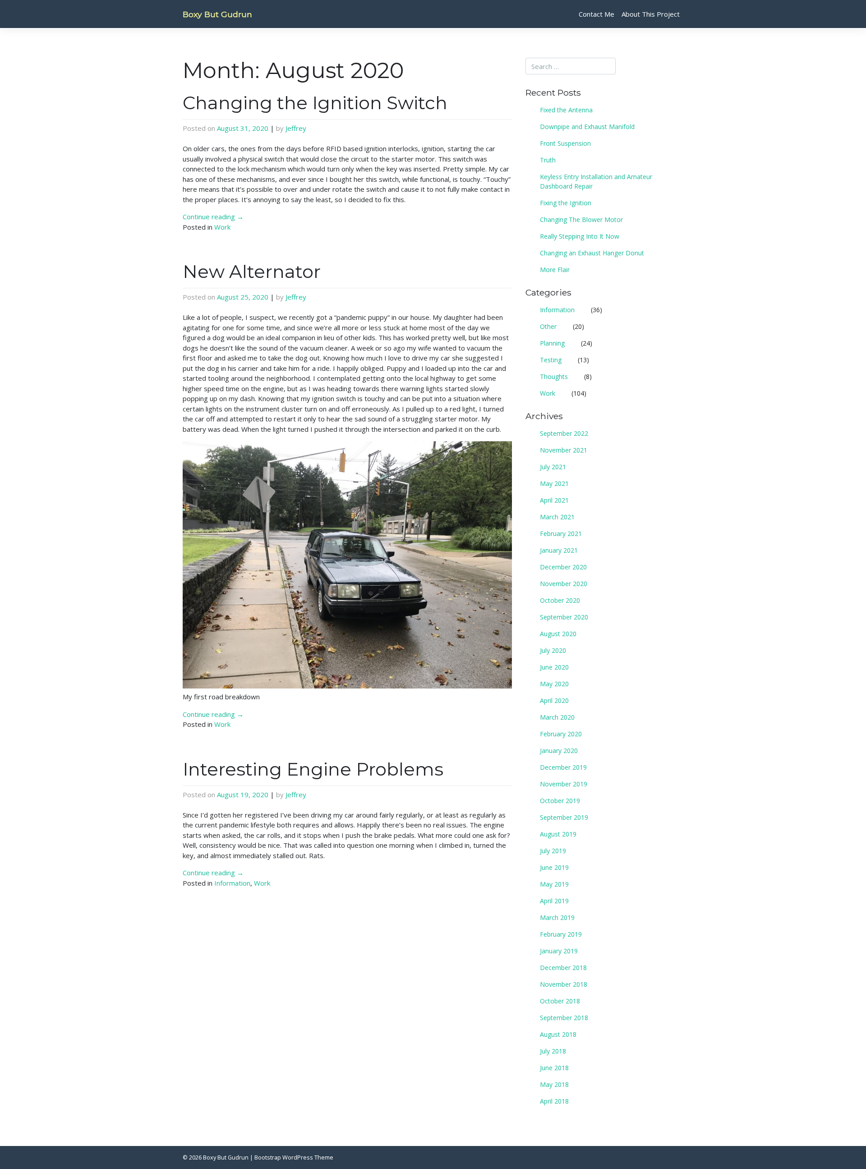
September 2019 (564, 817)
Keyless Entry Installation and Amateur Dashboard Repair (596, 181)
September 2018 (564, 1017)
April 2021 (554, 500)
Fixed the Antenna (566, 110)
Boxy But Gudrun (217, 14)
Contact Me (596, 13)
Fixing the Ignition (565, 203)
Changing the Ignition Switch (315, 103)
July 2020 (553, 650)
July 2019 (553, 850)
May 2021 (554, 483)
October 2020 (560, 600)
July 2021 (553, 466)
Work (222, 226)
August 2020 (558, 633)
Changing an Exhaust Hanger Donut (592, 253)
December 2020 (563, 567)
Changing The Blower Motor (581, 219)
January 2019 (559, 951)
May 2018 (554, 1084)
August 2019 (558, 834)
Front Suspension (565, 143)
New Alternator (252, 271)
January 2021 (559, 550)
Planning (552, 343)
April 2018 (554, 1101)
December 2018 (563, 967)
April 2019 (554, 900)
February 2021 (561, 533)
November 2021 (563, 450)
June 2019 (554, 867)
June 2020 (554, 667)
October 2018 (560, 1001)
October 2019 (560, 800)
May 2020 (554, 683)
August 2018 (558, 1034)
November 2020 (563, 583)
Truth (548, 160)
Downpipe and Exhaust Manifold (587, 126)
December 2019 (563, 767)
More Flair (555, 269)
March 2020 (557, 717)
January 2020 (559, 750)
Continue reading (213, 216)
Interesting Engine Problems (313, 769)
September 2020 (564, 617)
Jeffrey (296, 128)
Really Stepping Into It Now (579, 236)
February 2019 (561, 934)
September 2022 (564, 433)
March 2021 (557, 517)
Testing (551, 360)
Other (548, 326)
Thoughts (554, 376)
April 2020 (554, 700)
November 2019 (563, 784)
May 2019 (554, 884)
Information (232, 882)
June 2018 (554, 1067)
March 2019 (557, 917)
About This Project (651, 13)
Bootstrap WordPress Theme (293, 1157)
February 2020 (561, 734)
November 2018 (563, 984)
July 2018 (553, 1051)
